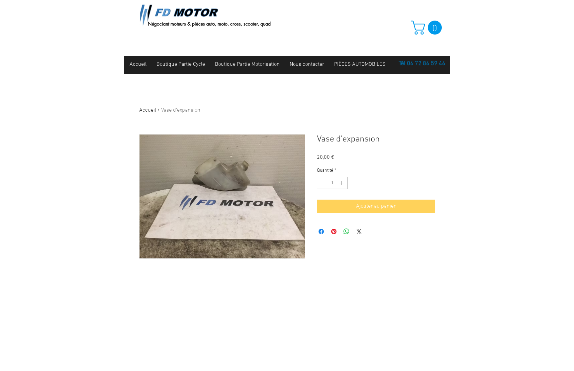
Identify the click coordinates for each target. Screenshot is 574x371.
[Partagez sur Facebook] (321, 231)
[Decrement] (322, 183)
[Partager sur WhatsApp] (346, 231)
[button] (428, 28)
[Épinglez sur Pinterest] (334, 231)
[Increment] (342, 183)
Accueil (147, 110)
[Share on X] (359, 231)
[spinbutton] (332, 183)
